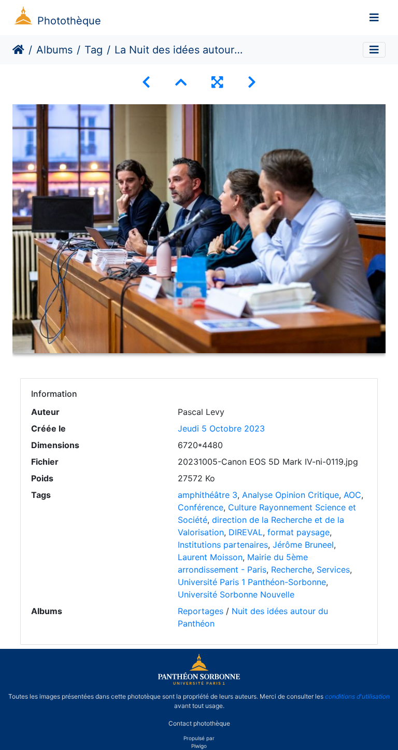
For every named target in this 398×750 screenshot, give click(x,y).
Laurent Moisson (210, 557)
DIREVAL (246, 532)
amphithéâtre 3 (207, 495)
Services (333, 569)
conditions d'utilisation (357, 696)
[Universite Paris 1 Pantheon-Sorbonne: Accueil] (199, 682)
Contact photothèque (199, 723)
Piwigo (199, 746)
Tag (93, 50)
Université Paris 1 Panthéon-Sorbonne (252, 582)
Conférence (200, 507)
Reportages (200, 611)
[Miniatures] (181, 82)
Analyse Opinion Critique (290, 495)
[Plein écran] (217, 82)
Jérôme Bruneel (303, 544)
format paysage (298, 532)
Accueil (18, 50)
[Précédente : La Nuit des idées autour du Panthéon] (146, 82)
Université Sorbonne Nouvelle (236, 594)
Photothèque (69, 21)
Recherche (291, 569)
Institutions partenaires (223, 544)
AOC (352, 495)
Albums (54, 50)
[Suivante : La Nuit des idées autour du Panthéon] (251, 82)
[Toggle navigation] (374, 17)
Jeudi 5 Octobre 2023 (221, 428)
